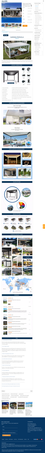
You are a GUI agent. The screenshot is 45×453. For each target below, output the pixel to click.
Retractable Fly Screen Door (38, 43)
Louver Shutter (37, 54)
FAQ (28, 439)
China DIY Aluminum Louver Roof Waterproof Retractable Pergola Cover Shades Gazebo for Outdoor (13, 411)
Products (6, 439)
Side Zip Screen (37, 14)
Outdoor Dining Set (37, 47)
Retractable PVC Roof (37, 25)
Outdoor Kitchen (37, 37)
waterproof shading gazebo (15, 395)
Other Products (36, 51)
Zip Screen (36, 28)
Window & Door (37, 53)
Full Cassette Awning (38, 34)
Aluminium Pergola (37, 3)
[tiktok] (38, 439)
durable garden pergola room (6, 398)
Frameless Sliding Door (38, 17)
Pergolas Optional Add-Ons (38, 13)
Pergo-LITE (36, 8)
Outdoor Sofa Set (37, 46)
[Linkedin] (35, 439)
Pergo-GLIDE (37, 4)
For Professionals (20, 439)
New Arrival (36, 11)
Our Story (15, 439)
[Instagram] (41, 439)
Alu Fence (36, 41)
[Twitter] (40, 439)
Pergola (3, 439)
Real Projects (11, 439)
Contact (25, 439)
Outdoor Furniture (37, 44)
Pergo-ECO (36, 7)
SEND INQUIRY (6, 435)
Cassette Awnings (37, 32)
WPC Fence (36, 40)
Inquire (25, 25)
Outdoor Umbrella (37, 35)
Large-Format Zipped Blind (39, 31)
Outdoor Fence (37, 21)
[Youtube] (37, 439)
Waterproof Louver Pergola (5, 395)
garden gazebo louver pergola (24, 395)
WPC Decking (37, 22)
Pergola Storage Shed (38, 18)
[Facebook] (34, 439)
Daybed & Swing (37, 50)
